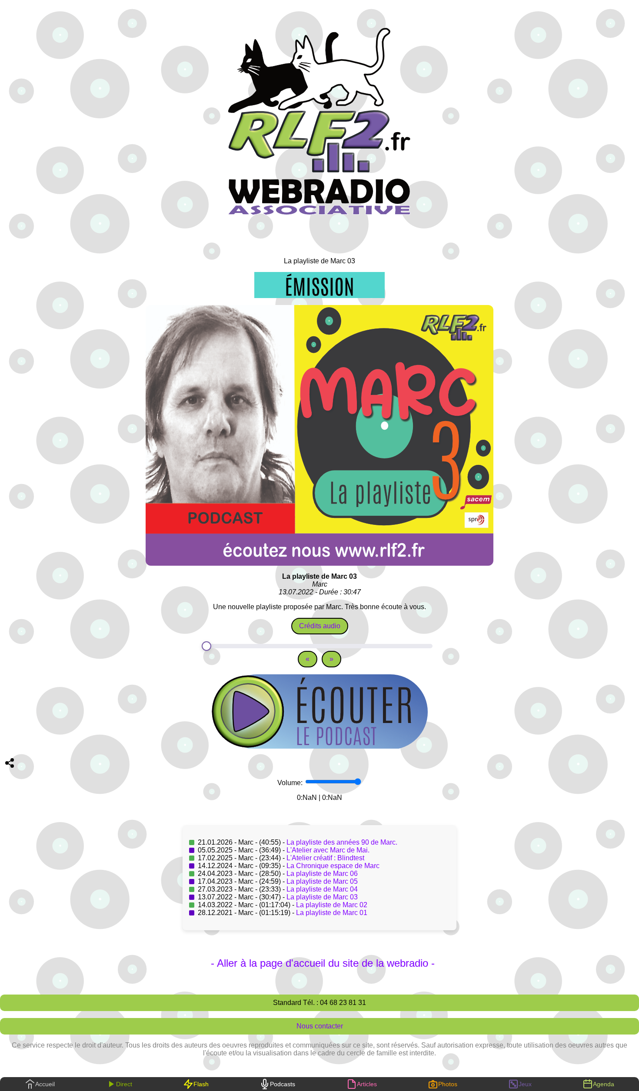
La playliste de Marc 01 (331, 912)
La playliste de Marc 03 (322, 897)
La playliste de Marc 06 (322, 873)
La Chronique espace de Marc (332, 865)
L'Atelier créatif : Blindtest (325, 858)
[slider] (319, 646)
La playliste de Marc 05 (322, 881)
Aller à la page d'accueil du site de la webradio (322, 963)
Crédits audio (319, 626)
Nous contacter (319, 1026)
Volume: (290, 782)
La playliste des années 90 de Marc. (341, 842)
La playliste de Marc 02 (331, 905)
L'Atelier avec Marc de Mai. (327, 850)
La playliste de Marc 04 (322, 889)
